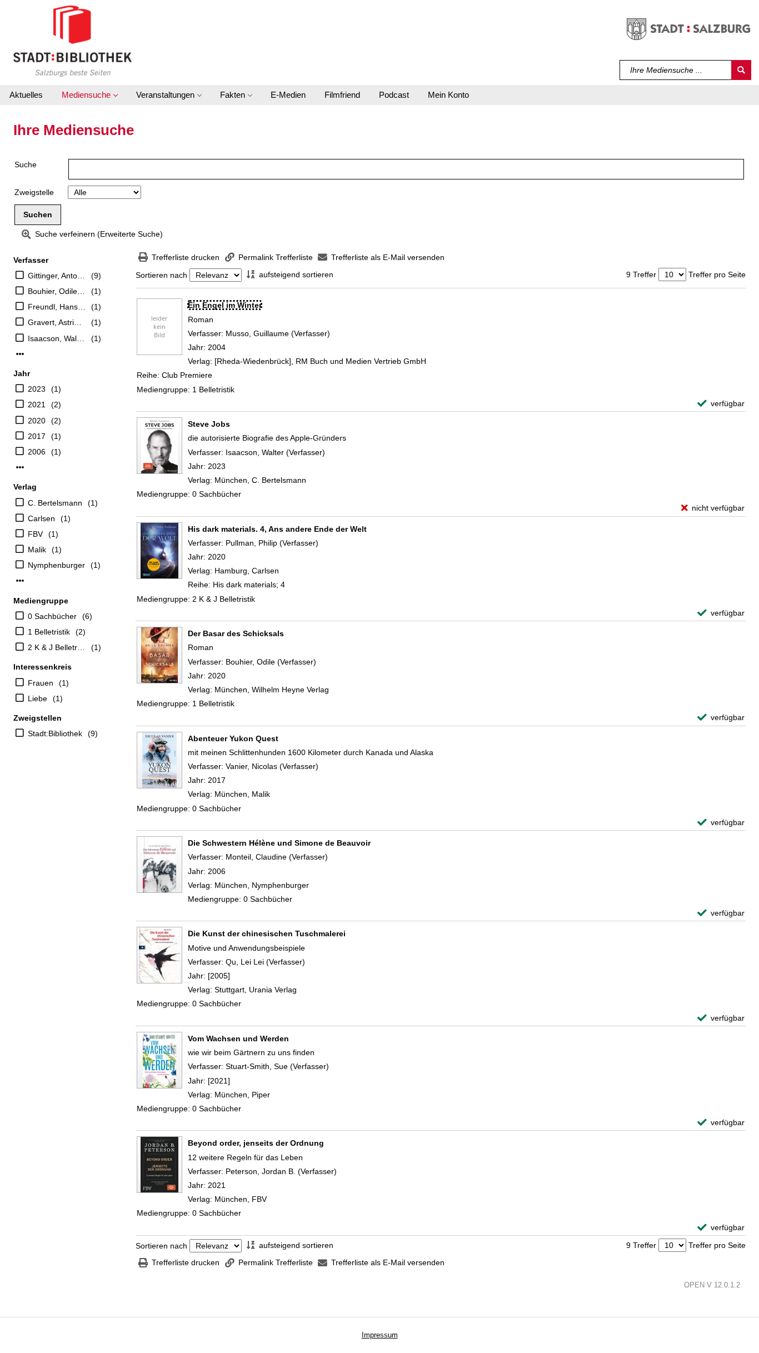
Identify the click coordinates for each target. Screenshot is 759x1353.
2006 (37, 451)
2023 (37, 389)
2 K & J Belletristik (57, 647)
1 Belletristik (49, 631)
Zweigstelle (34, 192)
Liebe (37, 698)
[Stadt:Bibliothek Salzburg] (72, 40)
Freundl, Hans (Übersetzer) (57, 306)
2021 (37, 404)
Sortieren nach (161, 275)
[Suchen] (741, 70)
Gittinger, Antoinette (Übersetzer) (57, 275)
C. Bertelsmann (55, 502)
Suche (25, 164)
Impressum (380, 1335)
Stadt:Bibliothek (55, 733)
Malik (37, 549)
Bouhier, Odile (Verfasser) (57, 291)
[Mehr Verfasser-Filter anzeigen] (20, 354)
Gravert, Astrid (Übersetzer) (57, 322)
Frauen (40, 682)
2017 (37, 436)
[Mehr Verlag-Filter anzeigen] (20, 580)
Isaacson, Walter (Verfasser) (57, 338)
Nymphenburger (56, 565)
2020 (37, 420)
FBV (35, 534)
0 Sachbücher (52, 616)
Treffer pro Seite (717, 274)
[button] (89, 95)
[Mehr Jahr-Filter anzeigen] (20, 467)
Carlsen (41, 518)
